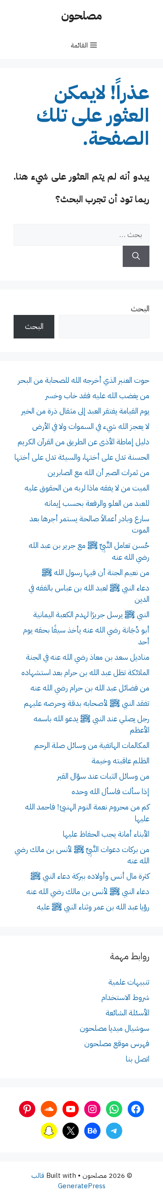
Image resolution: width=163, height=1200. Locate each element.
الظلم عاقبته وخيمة (120, 761)
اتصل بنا (137, 1059)
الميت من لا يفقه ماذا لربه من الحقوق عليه (86, 488)
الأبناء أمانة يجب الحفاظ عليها (106, 834)
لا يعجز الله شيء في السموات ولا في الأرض (90, 426)
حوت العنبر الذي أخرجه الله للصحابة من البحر (83, 380)
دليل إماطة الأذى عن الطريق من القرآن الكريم (83, 442)
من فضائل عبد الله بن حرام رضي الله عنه (89, 688)
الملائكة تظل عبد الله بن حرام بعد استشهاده (85, 672)
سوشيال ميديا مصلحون (114, 1028)
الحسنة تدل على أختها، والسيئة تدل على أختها (81, 457)
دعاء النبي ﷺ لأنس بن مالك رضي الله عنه (87, 891)
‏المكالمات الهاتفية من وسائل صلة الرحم (91, 745)
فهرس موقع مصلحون (116, 1043)
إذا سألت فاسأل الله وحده (110, 791)
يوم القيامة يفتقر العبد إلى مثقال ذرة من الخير (85, 411)
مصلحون (81, 15)
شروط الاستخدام (125, 997)
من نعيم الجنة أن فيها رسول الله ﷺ (95, 572)
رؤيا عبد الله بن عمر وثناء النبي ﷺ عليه (93, 907)
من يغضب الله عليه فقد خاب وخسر (97, 395)
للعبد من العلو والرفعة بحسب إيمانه (96, 503)
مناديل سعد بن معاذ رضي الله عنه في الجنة (87, 657)
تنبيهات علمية (128, 982)
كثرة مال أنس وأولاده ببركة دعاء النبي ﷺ (89, 876)
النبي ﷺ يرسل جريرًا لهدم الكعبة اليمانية (91, 614)
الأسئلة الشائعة (127, 1013)
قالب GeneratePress (68, 1181)
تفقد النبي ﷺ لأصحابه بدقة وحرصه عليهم (86, 703)
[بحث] (136, 256)
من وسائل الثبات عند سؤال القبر (103, 776)
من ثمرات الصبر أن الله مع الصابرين (98, 472)
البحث (140, 308)
